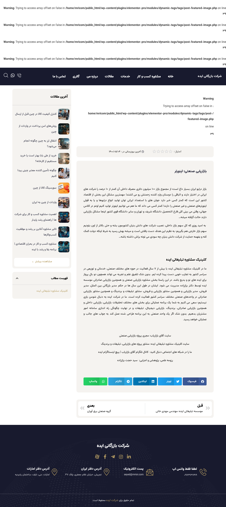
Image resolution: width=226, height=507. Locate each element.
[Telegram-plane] (113, 456)
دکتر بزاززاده (187, 286)
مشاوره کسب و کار (149, 76)
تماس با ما (59, 76)
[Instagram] (121, 456)
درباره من (92, 76)
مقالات (109, 76)
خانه (170, 76)
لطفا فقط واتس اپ (184, 469)
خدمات (125, 76)
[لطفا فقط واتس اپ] (203, 471)
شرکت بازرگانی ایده (210, 76)
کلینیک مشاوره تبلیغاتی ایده (184, 269)
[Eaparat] (97, 456)
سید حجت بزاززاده (127, 360)
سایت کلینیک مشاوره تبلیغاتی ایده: (169, 344)
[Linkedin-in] (129, 456)
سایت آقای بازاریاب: (160, 336)
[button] (195, 381)
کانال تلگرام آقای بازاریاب (135, 352)
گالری (76, 76)
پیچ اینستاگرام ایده (109, 352)
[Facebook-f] (105, 456)
